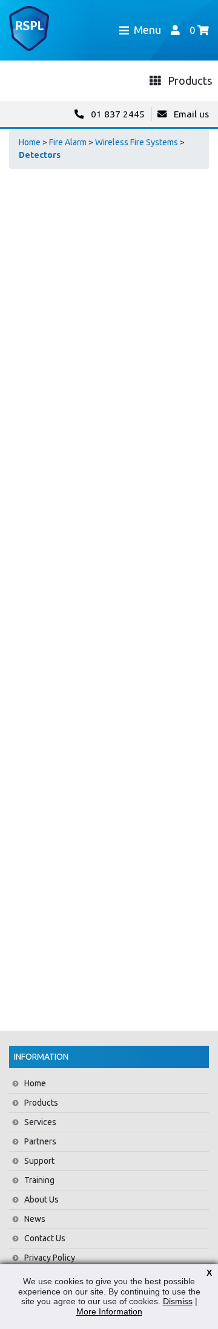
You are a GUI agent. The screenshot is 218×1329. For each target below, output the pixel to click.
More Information (109, 1311)
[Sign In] (175, 30)
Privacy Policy (49, 1257)
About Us (41, 1199)
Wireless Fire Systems (136, 142)
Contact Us (44, 1238)
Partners (40, 1141)
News (34, 1219)
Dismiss (178, 1301)
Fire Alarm (68, 142)
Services (40, 1122)
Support (39, 1161)
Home (30, 142)
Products (41, 1103)
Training (39, 1180)
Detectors (40, 155)
